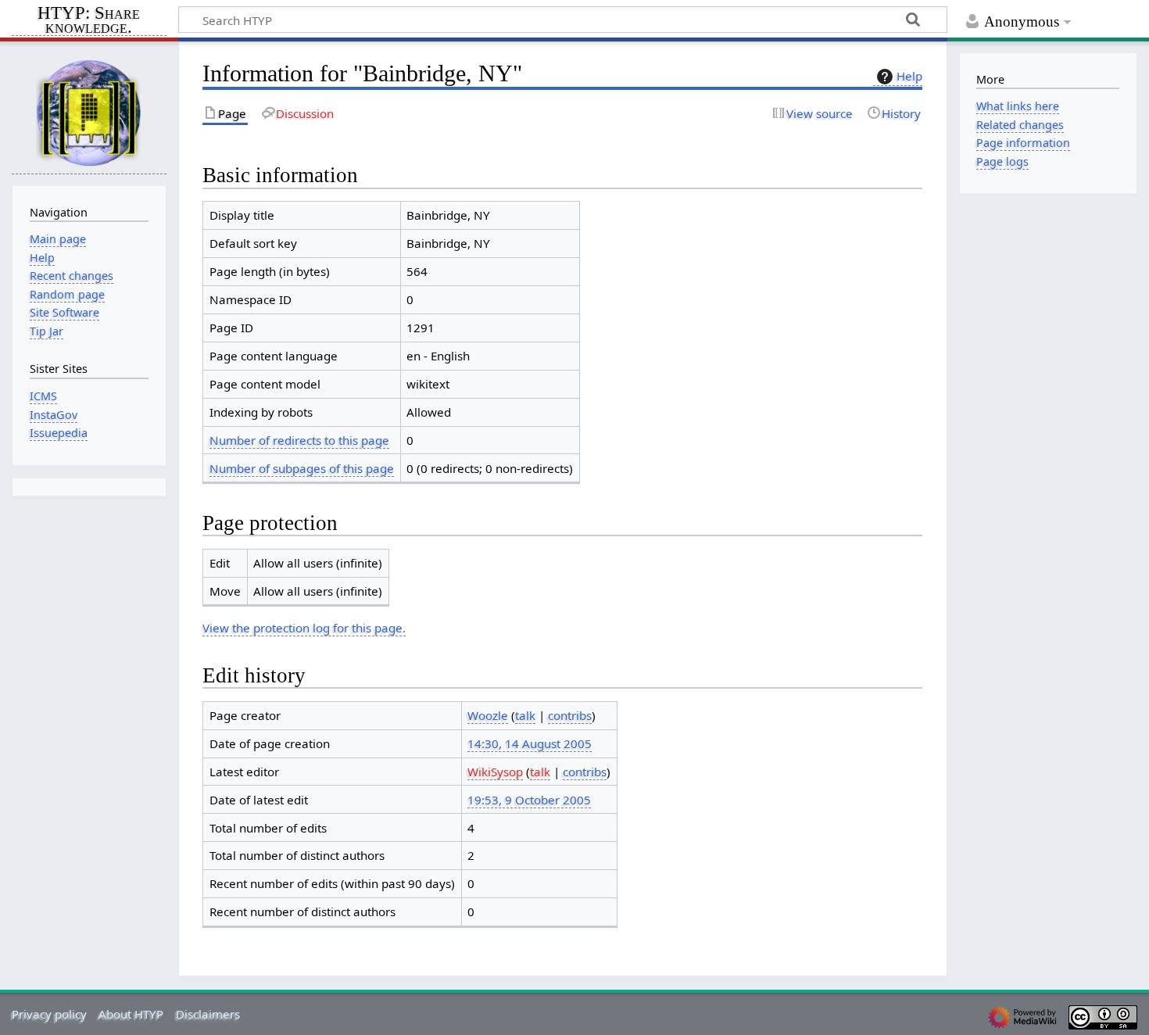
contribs (570, 715)
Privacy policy (49, 1014)
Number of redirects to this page (299, 440)
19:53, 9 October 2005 (529, 800)
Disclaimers (208, 1014)
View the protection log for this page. (304, 628)
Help (909, 76)
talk (525, 715)
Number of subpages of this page (301, 468)
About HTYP (130, 1014)
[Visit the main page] (89, 112)
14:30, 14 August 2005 (529, 743)
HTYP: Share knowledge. (89, 21)
